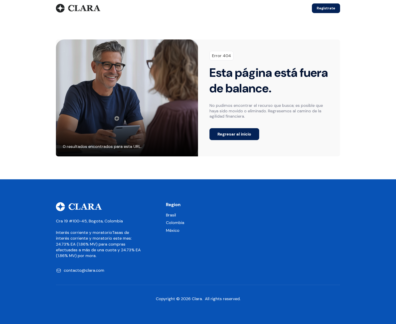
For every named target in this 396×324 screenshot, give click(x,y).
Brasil (171, 215)
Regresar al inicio (234, 134)
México (172, 230)
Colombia (175, 222)
